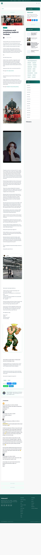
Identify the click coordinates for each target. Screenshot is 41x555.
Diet (21, 503)
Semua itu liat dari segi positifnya (34, 51)
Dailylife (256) (30, 66)
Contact (32, 503)
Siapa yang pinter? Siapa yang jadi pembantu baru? (34, 33)
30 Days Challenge (34, 508)
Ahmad (4, 413)
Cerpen (21, 513)
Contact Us (19, 0)
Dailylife (5, 27)
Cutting (21, 501)
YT (28, 0)
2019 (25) (28, 101)
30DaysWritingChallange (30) (32, 60)
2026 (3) (28, 85)
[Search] (37, 3)
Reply (4, 409)
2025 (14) (28, 87)
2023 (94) (28, 92)
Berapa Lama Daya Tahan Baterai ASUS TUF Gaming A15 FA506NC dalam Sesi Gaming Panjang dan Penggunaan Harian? (35, 45)
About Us (15, 0)
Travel (21, 506)
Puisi (21, 515)
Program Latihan (23, 504)
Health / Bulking (23, 499)
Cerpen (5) (34, 62)
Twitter (14, 383)
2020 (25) (28, 99)
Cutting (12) (34, 64)
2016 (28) (28, 108)
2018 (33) (28, 103)
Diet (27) (35, 66)
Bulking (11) (29, 62)
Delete (6, 409)
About (32, 501)
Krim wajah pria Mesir (10, 70)
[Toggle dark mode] (39, 3)
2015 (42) (28, 110)
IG (30, 0)
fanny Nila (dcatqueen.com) (8, 421)
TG (32, 20)
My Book (32, 506)
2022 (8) (28, 94)
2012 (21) (28, 117)
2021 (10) (28, 96)
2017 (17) (28, 105)
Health (9, 380)
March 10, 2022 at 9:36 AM (13, 404)
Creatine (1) (29, 64)
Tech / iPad (22, 508)
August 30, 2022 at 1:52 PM (10, 456)
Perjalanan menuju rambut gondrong (12, 86)
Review (21, 511)
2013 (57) (28, 114)
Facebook (9, 383)
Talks (21, 516)
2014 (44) (28, 112)
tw (36, 20)
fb (25, 0)
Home (11, 0)
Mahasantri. (5, 521)
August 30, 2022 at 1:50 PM (10, 413)
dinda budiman (5, 404)
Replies (4, 410)
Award (23, 0)
